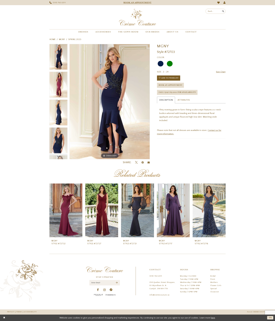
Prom (212, 279)
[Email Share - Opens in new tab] (148, 162)
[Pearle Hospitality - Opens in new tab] (98, 295)
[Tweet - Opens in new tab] (136, 162)
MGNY (62, 39)
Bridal (213, 276)
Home (52, 39)
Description (166, 100)
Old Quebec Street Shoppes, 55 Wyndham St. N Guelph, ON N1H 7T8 (162, 285)
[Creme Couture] (137, 17)
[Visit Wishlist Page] (219, 2)
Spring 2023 (74, 39)
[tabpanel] (58, 58)
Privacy (10, 312)
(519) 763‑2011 (155, 276)
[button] (224, 2)
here (213, 318)
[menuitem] (57, 2)
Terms (19, 312)
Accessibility (30, 312)
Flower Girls (215, 285)
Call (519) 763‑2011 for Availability (177, 92)
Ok (270, 318)
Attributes (184, 100)
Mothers (214, 282)
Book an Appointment (170, 85)
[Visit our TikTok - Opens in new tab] (111, 290)
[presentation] (65, 210)
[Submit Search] (223, 11)
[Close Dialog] (4, 317)
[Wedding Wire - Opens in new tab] (110, 295)
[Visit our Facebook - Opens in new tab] (98, 290)
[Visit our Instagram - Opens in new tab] (104, 290)
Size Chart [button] (220, 72)
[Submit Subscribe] (116, 283)
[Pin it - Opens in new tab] (142, 162)
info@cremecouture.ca (159, 295)
